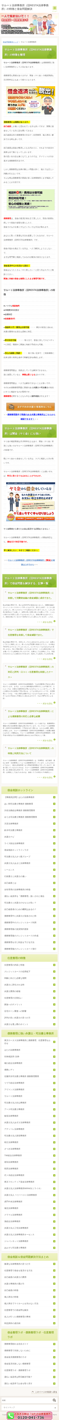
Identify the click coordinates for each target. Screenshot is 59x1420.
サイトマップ (9, 1407)
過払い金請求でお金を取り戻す (18, 1383)
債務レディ (9, 1070)
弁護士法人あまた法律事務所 (18, 863)
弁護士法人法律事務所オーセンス (19, 1234)
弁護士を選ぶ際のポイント (16, 1024)
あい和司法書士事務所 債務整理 (18, 804)
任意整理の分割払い (13, 998)
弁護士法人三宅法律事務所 (16, 1228)
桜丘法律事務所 (11, 1142)
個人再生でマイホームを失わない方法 (21, 1303)
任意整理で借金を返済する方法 (18, 1270)
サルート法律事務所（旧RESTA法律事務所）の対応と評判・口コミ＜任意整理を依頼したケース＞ (31, 671)
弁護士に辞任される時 (14, 985)
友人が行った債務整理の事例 (17, 1317)
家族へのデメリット (13, 1004)
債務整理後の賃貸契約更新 (16, 929)
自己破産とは (10, 883)
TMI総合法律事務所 (13, 1155)
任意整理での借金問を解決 (16, 1310)
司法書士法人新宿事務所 (15, 1135)
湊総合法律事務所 (12, 1221)
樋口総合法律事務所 (13, 1063)
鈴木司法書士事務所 (14, 830)
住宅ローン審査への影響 (15, 1011)
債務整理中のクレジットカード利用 (20, 922)
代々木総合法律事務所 (14, 1175)
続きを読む (48, 622)
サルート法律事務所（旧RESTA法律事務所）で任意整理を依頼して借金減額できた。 (31, 632)
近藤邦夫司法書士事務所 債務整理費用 (21, 1076)
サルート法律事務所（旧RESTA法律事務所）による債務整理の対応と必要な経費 (31, 714)
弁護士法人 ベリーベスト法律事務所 (20, 1195)
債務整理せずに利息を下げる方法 (19, 942)
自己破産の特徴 (11, 1290)
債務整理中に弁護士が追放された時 (20, 916)
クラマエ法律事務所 (13, 1215)
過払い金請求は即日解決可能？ (18, 1377)
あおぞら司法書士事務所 (15, 1248)
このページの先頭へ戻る (46, 1392)
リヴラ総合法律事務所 (14, 1083)
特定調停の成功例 (12, 1323)
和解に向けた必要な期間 (15, 978)
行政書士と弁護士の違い (15, 876)
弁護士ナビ (9, 837)
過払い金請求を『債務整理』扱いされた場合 (24, 896)
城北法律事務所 (11, 1208)
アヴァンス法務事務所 (14, 1089)
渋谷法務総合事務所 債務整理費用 (19, 810)
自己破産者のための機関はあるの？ (20, 909)
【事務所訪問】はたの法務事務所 (19, 797)
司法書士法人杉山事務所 (15, 1103)
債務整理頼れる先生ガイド (16, 1344)
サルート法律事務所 (13, 1096)
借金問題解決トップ (10, 42)
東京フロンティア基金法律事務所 (19, 1182)
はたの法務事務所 (12, 1050)
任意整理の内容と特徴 (14, 965)
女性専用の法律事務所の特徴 (17, 889)
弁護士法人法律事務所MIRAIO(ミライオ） (23, 1188)
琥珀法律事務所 (11, 1162)
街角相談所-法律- (12, 1056)
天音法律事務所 (12, 823)
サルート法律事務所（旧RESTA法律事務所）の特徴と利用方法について (31, 751)
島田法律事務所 (11, 1168)
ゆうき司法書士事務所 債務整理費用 (20, 817)
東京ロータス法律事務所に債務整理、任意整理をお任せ (27, 1041)
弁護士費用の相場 (12, 991)
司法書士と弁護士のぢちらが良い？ (20, 903)
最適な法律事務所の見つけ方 (17, 1264)
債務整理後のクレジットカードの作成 (21, 936)
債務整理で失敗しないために (17, 1350)
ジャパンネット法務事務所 (16, 1241)
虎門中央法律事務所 (13, 1201)
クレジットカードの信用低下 (17, 971)
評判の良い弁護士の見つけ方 (17, 1018)
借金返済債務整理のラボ (15, 1357)
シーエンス (9, 870)
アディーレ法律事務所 (14, 1129)
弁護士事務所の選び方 (14, 1284)
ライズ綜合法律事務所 (14, 843)
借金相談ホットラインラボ (16, 850)
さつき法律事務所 (12, 1149)
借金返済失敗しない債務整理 (17, 1364)
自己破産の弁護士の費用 (15, 1277)
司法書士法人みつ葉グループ (17, 856)
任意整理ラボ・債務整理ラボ (17, 1370)
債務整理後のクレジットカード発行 (20, 949)
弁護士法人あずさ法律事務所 (17, 1122)
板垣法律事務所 (11, 1116)
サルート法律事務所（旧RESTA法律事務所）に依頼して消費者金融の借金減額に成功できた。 (31, 595)
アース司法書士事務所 (14, 1109)
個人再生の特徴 (11, 1297)
